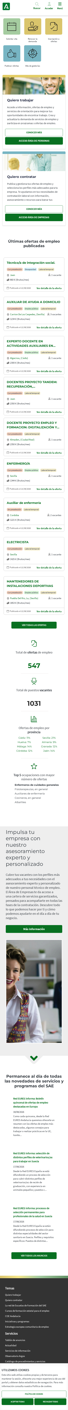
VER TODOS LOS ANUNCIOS (34, 1255)
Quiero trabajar (13, 1294)
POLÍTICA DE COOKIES (34, 1394)
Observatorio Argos (15, 1356)
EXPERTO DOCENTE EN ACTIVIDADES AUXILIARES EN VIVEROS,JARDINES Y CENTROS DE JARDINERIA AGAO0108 (34, 343)
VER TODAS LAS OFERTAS (34, 625)
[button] (36, 7)
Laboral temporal (46, 269)
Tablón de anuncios (15, 1340)
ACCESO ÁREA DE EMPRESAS (34, 217)
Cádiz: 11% (24, 737)
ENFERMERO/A (18, 463)
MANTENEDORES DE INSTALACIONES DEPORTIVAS (30, 584)
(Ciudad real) (27, 439)
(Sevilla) (40, 314)
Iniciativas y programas (17, 1321)
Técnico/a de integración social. (31, 263)
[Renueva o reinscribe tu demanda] (32, 28)
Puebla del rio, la (19, 598)
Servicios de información (17, 1350)
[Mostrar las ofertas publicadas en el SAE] (53, 28)
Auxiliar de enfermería (24, 503)
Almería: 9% (49, 742)
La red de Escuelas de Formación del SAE (25, 1305)
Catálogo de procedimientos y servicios (25, 1361)
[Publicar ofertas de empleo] (11, 55)
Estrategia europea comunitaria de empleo (27, 1326)
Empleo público (31, 308)
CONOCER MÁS (34, 132)
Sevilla (13, 475)
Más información (34, 929)
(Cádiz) (24, 358)
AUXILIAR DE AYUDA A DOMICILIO (33, 302)
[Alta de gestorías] (32, 55)
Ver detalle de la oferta (49, 288)
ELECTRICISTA (18, 542)
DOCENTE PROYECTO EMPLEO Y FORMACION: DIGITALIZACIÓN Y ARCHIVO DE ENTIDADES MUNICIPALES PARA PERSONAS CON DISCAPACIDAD (32, 425)
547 (34, 665)
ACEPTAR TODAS (17, 1401)
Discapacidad (30, 269)
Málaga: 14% (24, 746)
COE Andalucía (12, 1316)
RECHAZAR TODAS (50, 1401)
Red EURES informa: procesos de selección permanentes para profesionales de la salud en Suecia (32, 1212)
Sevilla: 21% (49, 737)
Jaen (12, 275)
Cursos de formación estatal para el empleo (27, 1310)
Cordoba (14, 515)
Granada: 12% (49, 746)
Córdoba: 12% (24, 750)
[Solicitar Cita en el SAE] (11, 28)
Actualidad (10, 1345)
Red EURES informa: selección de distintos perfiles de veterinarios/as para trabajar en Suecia (32, 1157)
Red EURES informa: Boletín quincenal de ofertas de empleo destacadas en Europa (30, 1102)
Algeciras (14, 358)
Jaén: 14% (49, 750)
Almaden (14, 439)
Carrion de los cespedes (22, 314)
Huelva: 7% (24, 742)
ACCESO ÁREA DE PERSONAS (34, 140)
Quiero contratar (13, 1300)
